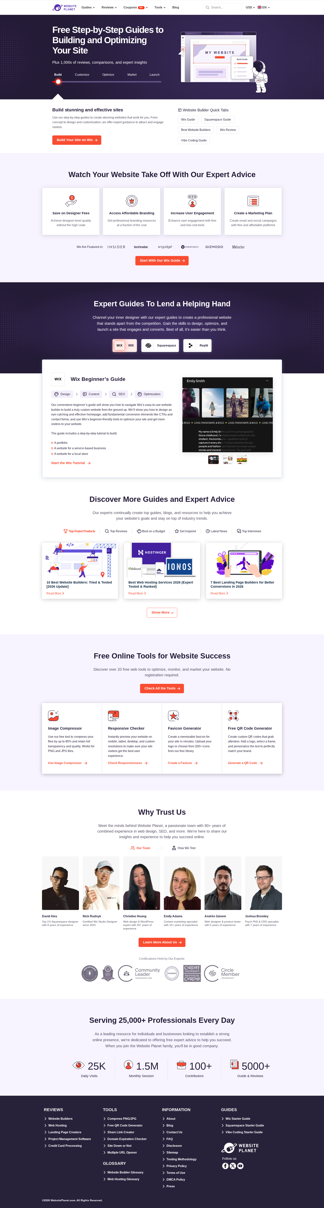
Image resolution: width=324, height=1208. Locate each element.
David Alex (49, 916)
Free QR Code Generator (124, 1125)
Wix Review (228, 129)
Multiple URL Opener (122, 1152)
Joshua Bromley (256, 916)
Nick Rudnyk (92, 916)
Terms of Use (175, 1172)
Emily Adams (173, 916)
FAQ (169, 1139)
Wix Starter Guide (238, 1118)
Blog (169, 1125)
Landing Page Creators (64, 1132)
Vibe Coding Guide (194, 140)
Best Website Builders (196, 129)
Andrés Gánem (215, 916)
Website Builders (60, 1118)
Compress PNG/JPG (121, 1118)
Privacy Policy (176, 1166)
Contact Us (174, 1132)
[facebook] (225, 1166)
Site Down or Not (119, 1145)
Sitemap (172, 1152)
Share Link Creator (120, 1132)
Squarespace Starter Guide (245, 1125)
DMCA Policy (175, 1179)
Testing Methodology (181, 1159)
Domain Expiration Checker (127, 1139)
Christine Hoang (134, 916)
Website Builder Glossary (125, 1172)
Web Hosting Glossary (123, 1179)
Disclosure (174, 1145)
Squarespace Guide (217, 119)
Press (170, 1186)
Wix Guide (188, 119)
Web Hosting (57, 1125)
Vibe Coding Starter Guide (244, 1132)
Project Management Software (69, 1139)
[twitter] (233, 1166)
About (170, 1118)
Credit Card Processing (65, 1145)
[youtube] (240, 1166)
